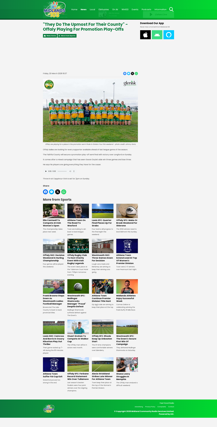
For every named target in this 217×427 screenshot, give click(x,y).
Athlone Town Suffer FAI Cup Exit (52, 375)
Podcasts (146, 9)
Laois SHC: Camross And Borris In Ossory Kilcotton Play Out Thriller (53, 340)
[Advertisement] (90, 55)
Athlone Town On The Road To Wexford (76, 223)
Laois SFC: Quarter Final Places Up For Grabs (102, 223)
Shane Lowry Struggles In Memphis (123, 376)
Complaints (161, 407)
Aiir (172, 414)
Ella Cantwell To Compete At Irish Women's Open (52, 223)
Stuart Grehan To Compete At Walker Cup (77, 339)
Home (74, 9)
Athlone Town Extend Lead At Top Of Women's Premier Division (126, 259)
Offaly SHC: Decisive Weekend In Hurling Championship (53, 258)
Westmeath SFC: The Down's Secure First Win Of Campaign (126, 340)
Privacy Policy (150, 407)
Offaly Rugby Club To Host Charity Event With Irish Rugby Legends (77, 259)
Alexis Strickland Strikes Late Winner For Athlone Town (102, 376)
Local (92, 9)
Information (160, 9)
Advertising (139, 407)
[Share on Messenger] (128, 73)
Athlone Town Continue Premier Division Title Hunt (101, 298)
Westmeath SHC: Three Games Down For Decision (102, 258)
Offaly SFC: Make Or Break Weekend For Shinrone (126, 223)
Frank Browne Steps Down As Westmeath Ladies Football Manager (53, 299)
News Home (51, 36)
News (83, 9)
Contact (171, 407)
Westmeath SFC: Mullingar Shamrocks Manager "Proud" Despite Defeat (76, 301)
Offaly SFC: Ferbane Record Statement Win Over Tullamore (78, 376)
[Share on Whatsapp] (136, 73)
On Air (115, 9)
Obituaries (103, 9)
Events (135, 9)
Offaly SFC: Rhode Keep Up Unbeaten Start (102, 339)
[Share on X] (132, 73)
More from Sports (68, 36)
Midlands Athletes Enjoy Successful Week (126, 298)
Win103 (125, 9)
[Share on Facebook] (124, 73)
